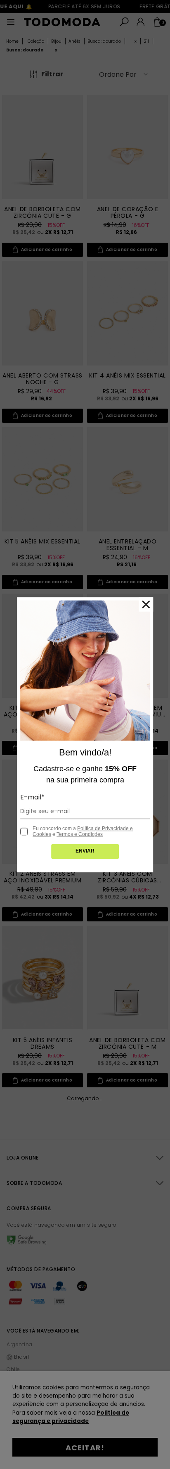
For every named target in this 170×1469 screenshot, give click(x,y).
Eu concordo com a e (83, 831)
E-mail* (32, 797)
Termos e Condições (80, 834)
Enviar (85, 851)
